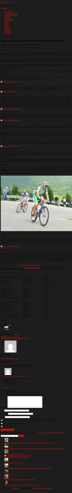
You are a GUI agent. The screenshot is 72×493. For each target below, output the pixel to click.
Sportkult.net (4, 2)
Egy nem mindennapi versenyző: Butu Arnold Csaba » (15, 338)
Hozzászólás (4, 407)
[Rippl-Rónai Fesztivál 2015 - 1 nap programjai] (17, 455)
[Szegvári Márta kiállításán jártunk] (6, 461)
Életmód (6, 28)
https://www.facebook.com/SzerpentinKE (29, 265)
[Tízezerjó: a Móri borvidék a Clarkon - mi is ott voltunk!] (6, 478)
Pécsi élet (7, 17)
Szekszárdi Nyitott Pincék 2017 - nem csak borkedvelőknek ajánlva (22, 485)
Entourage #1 (8, 474)
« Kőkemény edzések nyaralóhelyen (10, 337)
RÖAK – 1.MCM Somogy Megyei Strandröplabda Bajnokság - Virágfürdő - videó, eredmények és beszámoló (33, 448)
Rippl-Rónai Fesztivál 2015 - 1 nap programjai (16, 457)
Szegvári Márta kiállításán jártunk (13, 462)
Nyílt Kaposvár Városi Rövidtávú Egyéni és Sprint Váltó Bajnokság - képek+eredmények (28, 468)
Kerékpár (7, 27)
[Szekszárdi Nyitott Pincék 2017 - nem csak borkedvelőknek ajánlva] (6, 483)
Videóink (7, 32)
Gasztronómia (8, 20)
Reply (6, 387)
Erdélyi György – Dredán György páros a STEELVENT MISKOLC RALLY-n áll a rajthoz (28, 443)
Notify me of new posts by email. (12, 426)
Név (2, 410)
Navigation (4, 8)
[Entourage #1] (6, 472)
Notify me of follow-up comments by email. (15, 423)
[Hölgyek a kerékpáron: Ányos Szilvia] (6, 452)
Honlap (3, 417)
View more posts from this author (10, 358)
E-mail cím (4, 414)
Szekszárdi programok (11, 13)
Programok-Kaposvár (10, 15)
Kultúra (6, 25)
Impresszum (8, 33)
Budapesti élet (8, 12)
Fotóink (6, 23)
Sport (6, 22)
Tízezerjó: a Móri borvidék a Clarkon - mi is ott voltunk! (19, 479)
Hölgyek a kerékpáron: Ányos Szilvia (14, 454)
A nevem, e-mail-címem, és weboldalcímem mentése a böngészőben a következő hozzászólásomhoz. (29, 420)
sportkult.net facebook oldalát (32, 268)
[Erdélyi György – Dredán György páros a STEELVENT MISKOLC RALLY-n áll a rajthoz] (6, 441)
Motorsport (7, 30)
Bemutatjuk (7, 18)
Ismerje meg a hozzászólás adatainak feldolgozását (50, 433)
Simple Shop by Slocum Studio (42, 488)
